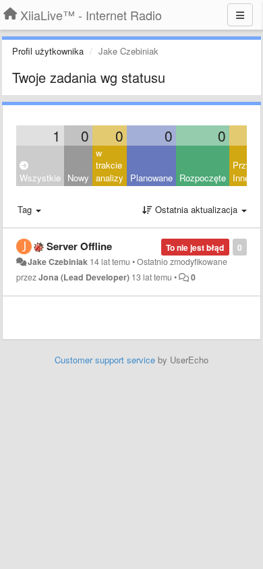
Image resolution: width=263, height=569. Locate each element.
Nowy (78, 177)
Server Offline (79, 246)
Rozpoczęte (202, 177)
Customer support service (105, 359)
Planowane (151, 177)
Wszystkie (40, 177)
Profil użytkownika (48, 50)
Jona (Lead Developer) (83, 277)
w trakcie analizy (109, 165)
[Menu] (240, 14)
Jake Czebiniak (58, 262)
